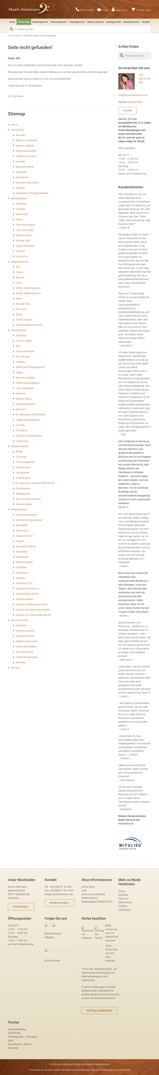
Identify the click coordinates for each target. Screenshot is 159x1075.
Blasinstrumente (25, 166)
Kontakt (146, 22)
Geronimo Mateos (25, 224)
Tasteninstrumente (26, 156)
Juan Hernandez (25, 230)
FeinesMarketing (17, 1029)
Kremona (21, 393)
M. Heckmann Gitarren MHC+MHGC (35, 483)
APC (18, 266)
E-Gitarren (21, 456)
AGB (84, 890)
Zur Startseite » (16, 96)
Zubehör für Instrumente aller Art (34, 614)
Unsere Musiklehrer (26, 646)
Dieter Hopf (22, 214)
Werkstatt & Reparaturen (29, 520)
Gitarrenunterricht (25, 630)
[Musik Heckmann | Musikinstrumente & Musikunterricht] (29, 9)
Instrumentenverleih (26, 514)
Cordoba (20, 208)
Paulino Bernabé (25, 245)
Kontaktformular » (59, 902)
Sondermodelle (24, 504)
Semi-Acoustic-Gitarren (28, 498)
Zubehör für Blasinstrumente (31, 604)
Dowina (20, 277)
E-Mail (105, 10)
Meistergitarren (40, 22)
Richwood (21, 309)
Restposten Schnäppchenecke (32, 193)
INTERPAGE (14, 1033)
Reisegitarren (23, 493)
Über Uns (123, 898)
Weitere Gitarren (95, 22)
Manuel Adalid (24, 235)
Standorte (21, 625)
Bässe (19, 451)
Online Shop (24, 22)
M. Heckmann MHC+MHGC (30, 414)
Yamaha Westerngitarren (29, 324)
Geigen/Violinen (24, 535)
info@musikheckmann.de (59, 894)
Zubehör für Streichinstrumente (33, 609)
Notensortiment (24, 562)
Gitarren (20, 541)
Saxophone (22, 572)
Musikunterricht (131, 22)
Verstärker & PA (24, 583)
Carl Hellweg (22, 356)
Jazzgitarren (22, 472)
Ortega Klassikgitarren (28, 419)
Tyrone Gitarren (24, 319)
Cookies (122, 906)
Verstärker (21, 172)
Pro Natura (21, 430)
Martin (19, 298)
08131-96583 (86, 10)
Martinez (20, 409)
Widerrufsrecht (89, 898)
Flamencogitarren (25, 462)
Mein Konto (121, 10)
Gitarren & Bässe (25, 145)
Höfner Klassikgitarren (28, 382)
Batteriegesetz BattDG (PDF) (97, 901)
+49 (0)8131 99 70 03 (61, 890)
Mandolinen (22, 177)
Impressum (124, 909)
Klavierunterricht (25, 636)
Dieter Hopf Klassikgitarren (30, 367)
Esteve (19, 219)
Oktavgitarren (23, 488)
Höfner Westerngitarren (28, 288)
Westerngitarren (59, 22)
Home (12, 22)
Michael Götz (23, 240)
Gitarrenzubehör (24, 599)
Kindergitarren (23, 477)
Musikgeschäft (113, 22)
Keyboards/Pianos (26, 546)
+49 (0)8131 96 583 (144, 79)
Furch (19, 282)
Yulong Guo (22, 256)
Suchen (12, 29)
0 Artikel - (143, 10)
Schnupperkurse (24, 651)
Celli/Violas (22, 530)
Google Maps (135, 101)
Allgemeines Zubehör (27, 593)
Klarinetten (21, 551)
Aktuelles (21, 662)
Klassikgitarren (77, 22)
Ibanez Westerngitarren (28, 293)
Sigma (19, 314)
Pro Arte (20, 425)
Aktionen (20, 135)
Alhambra (21, 203)
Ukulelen (20, 161)
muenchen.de (126, 823)
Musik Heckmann (15, 36)
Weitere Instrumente (26, 641)
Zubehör (20, 187)
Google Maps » (21, 906)
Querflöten (21, 567)
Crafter (19, 272)
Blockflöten (22, 525)
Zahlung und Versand (93, 894)
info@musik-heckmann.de (132, 95)
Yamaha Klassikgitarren (29, 435)
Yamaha (20, 251)
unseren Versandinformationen (98, 998)
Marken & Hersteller (26, 140)
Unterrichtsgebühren (27, 657)
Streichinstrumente (26, 150)
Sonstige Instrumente (27, 182)
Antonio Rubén (24, 340)
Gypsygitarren (23, 467)
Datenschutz (125, 902)
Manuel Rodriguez (26, 404)
